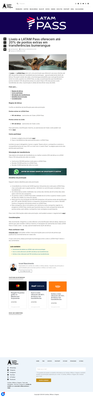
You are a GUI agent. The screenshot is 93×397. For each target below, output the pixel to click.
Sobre (37, 361)
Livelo (12, 73)
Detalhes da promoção (19, 97)
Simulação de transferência (21, 95)
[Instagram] (81, 3)
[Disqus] (38, 335)
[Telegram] (78, 3)
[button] (4, 39)
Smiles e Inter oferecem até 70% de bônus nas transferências (31, 254)
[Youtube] (83, 3)
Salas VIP (41, 9)
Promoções (19, 9)
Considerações (16, 98)
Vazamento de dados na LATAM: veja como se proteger (29, 249)
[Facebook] (88, 3)
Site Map (65, 361)
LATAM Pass (21, 73)
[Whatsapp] (76, 3)
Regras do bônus (17, 91)
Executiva (59, 9)
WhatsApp (66, 9)
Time (43, 361)
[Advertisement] (78, 59)
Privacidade (73, 361)
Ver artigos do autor (25, 271)
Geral (72, 9)
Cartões (25, 9)
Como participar (17, 93)
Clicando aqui (13, 232)
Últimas (81, 361)
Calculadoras (79, 9)
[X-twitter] (85, 3)
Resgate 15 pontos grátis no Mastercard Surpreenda (17, 295)
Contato (49, 361)
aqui (14, 129)
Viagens (53, 9)
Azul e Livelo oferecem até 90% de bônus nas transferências (30, 251)
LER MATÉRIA (14, 302)
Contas (47, 9)
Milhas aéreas (34, 9)
